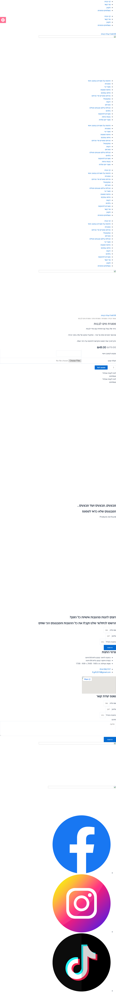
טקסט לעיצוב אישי (109, 353)
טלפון (113, 636)
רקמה (108, 101)
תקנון (108, 7)
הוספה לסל (101, 367)
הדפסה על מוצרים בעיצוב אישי (99, 80)
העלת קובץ (112, 360)
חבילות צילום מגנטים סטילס (100, 108)
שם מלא (112, 630)
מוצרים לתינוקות (104, 114)
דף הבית (107, 1)
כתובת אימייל (110, 642)
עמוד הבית (112, 318)
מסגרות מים (96, 318)
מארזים (108, 104)
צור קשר (107, 4)
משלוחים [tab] (112, 376)
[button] (3, 20)
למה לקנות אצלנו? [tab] (109, 373)
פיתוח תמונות (105, 89)
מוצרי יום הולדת (105, 119)
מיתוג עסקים (106, 93)
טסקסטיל (107, 99)
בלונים (108, 110)
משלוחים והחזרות (104, 10)
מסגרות (108, 83)
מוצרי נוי (107, 87)
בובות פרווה (106, 116)
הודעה (114, 719)
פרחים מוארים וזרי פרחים (101, 95)
